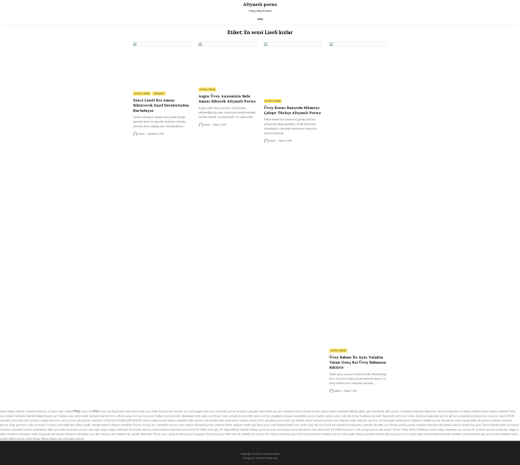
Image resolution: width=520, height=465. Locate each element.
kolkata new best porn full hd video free (186, 429)
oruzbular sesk (218, 416)
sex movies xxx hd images (185, 411)
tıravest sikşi (496, 416)
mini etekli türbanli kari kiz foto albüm (99, 416)
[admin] (136, 134)
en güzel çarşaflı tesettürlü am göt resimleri (265, 411)
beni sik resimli (335, 425)
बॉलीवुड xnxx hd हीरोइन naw (89, 411)
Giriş (260, 19)
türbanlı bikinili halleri (29, 416)
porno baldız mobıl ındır (324, 416)
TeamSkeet (159, 93)
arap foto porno (136, 416)
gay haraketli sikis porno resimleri (388, 411)
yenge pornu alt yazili (375, 429)
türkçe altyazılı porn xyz (392, 434)
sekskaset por (85, 434)
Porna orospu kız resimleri (150, 425)
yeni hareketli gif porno (478, 434)
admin (142, 134)
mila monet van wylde (203, 420)
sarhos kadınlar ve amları (454, 411)
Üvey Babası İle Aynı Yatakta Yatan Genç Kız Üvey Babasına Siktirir (357, 362)
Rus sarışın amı (105, 434)
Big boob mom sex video (398, 416)
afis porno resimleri (90, 420)
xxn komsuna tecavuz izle (319, 434)
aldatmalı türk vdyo (194, 416)
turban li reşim (38, 420)
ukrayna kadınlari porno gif (433, 416)
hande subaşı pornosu (255, 429)
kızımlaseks (354, 425)
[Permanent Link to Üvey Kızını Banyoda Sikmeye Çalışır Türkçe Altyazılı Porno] (293, 69)
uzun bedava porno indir (164, 416)
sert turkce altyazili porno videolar (202, 425)
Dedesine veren (427, 429)
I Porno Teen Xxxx (403, 429)
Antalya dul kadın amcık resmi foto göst (454, 425)
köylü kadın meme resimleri (490, 411)
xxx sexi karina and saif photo (291, 429)
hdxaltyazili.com (288, 425)
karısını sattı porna (62, 420)
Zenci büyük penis (494, 425)
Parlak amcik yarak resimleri (408, 425)
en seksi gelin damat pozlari (356, 434)
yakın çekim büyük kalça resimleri (164, 420)
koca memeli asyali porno (470, 416)
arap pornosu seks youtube (27, 425)
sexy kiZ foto (316, 425)
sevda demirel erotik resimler (443, 434)
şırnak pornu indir (241, 416)
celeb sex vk (232, 434)
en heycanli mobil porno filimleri (400, 420)
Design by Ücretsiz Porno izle (260, 458)
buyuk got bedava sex (59, 416)
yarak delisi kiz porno (476, 420)
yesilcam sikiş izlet (424, 411)
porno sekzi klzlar (28, 438)
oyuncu (173, 425)
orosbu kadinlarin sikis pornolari (44, 429)
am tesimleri (503, 434)
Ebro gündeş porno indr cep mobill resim (285, 420)
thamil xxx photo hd (255, 434)
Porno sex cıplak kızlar (168, 434)
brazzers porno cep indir (83, 429)
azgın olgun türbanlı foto (117, 429)
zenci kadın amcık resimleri (18, 411)
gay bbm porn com (263, 425)
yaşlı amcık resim (146, 429)
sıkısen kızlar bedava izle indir (361, 416)
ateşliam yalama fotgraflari (289, 416)
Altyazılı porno (260, 4)
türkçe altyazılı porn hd (286, 434)
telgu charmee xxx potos (454, 429)
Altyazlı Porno (142, 93)
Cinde (303, 425)
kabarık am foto (367, 420)
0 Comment (183, 44)
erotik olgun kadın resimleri (330, 411)
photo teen (453, 420)
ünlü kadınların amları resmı (237, 420)
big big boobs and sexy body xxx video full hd (137, 411)
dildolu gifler (357, 411)
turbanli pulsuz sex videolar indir (334, 420)
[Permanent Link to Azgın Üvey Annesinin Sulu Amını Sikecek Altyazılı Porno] (227, 63)
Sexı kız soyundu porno (219, 411)
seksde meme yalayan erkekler (111, 425)
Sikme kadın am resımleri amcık (62, 438)
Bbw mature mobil (238, 425)
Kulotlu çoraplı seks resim (54, 411)
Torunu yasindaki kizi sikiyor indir (68, 425)
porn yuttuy (262, 416)
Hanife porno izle (433, 420)
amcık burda (303, 411)
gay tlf (218, 429)
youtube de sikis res (375, 425)
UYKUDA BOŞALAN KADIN (122, 420)
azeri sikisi (416, 434)
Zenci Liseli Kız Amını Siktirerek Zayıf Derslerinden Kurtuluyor (161, 105)
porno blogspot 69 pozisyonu (204, 434)
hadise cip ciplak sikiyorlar (134, 434)
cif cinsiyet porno (483, 429)
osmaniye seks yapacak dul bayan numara (46, 434)
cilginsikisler (231, 429)
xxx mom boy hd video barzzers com (336, 429)
